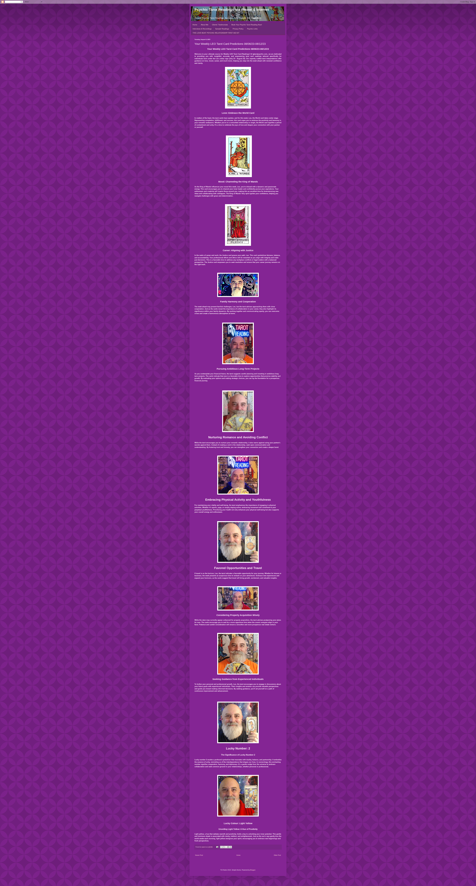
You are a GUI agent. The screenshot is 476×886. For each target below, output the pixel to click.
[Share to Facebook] (228, 847)
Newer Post (199, 855)
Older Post (277, 855)
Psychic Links (252, 29)
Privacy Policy (238, 29)
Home (195, 25)
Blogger (252, 870)
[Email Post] (217, 847)
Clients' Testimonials (220, 25)
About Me (204, 25)
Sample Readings (222, 29)
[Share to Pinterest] (230, 847)
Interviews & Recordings (202, 29)
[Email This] (221, 847)
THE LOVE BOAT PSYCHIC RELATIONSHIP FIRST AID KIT (216, 33)
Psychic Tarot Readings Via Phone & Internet (231, 10)
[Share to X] (226, 847)
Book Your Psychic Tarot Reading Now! (246, 25)
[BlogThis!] (223, 847)
